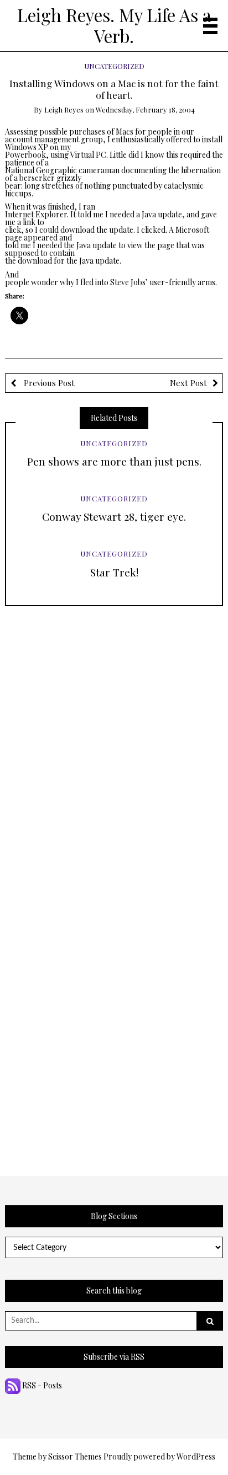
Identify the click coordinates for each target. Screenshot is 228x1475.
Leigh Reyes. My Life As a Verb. (114, 25)
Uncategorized (114, 66)
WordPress (196, 1456)
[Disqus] (114, 744)
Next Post (188, 382)
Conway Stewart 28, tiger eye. (114, 516)
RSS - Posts (41, 1385)
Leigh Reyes (64, 109)
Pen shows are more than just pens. (114, 461)
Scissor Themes (75, 1456)
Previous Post (48, 382)
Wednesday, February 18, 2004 (145, 109)
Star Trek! (114, 572)
